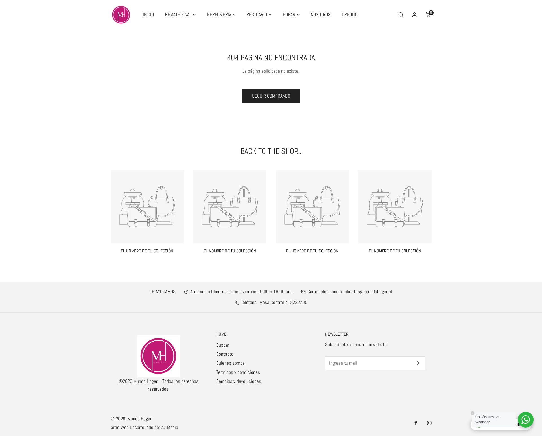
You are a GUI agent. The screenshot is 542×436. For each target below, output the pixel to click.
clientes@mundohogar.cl (368, 292)
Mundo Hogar (140, 419)
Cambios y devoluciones (238, 381)
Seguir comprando (271, 96)
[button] (180, 15)
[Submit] (417, 363)
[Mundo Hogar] (121, 14)
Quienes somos (230, 363)
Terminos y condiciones (238, 372)
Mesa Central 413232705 (283, 302)
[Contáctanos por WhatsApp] (526, 420)
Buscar (222, 345)
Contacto (224, 354)
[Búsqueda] (400, 14)
